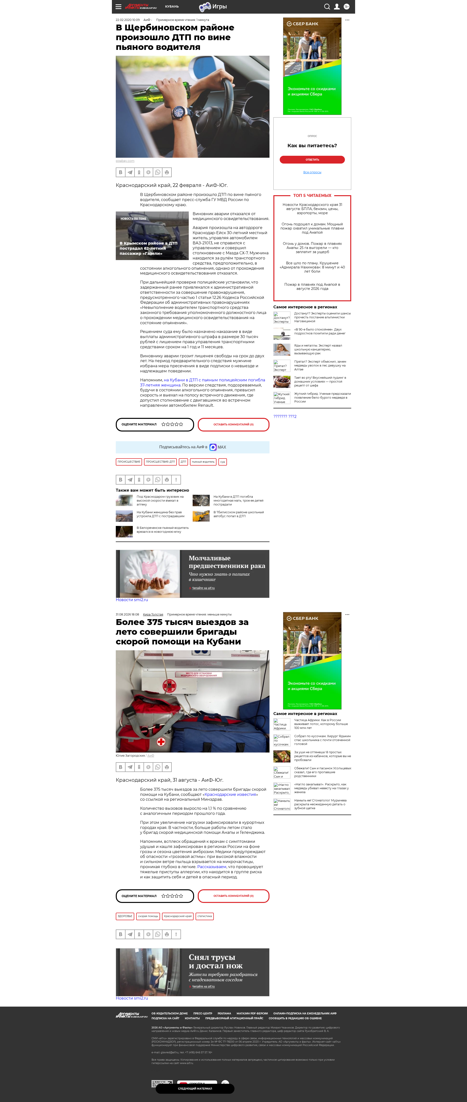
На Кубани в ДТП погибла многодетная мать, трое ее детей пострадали (238, 500)
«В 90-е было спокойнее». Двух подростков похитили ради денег (320, 331)
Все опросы (312, 172)
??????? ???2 (284, 416)
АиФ (150, 755)
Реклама (224, 1013)
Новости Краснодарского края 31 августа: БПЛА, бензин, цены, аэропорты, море (312, 209)
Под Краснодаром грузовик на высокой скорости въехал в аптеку (160, 500)
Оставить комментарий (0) (234, 424)
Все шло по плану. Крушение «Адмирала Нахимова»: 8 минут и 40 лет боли (312, 267)
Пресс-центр (202, 1013)
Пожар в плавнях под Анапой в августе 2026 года (312, 287)
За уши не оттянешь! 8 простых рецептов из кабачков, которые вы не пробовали (322, 756)
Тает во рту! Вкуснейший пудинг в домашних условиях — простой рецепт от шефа (320, 381)
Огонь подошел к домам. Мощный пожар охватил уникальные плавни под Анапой (312, 228)
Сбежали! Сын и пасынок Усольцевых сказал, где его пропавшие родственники (322, 772)
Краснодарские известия (230, 794)
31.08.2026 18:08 (127, 614)
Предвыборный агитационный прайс (234, 1018)
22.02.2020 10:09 (128, 20)
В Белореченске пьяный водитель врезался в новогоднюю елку (163, 529)
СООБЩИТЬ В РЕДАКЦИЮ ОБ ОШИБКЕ (295, 1018)
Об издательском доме (170, 1013)
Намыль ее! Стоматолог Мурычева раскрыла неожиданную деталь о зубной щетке (320, 804)
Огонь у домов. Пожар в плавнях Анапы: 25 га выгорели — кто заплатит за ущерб (312, 248)
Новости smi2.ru (132, 599)
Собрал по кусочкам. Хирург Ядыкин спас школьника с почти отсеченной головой (322, 740)
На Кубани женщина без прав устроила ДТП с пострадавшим (160, 514)
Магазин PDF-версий (252, 1013)
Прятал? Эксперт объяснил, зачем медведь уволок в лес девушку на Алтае (320, 365)
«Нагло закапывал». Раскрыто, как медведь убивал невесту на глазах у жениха (321, 788)
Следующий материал (195, 1088)
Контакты (192, 1018)
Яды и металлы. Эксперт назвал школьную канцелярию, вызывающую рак (318, 349)
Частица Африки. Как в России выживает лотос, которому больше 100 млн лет (321, 724)
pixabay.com (125, 161)
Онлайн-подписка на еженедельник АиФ (305, 1013)
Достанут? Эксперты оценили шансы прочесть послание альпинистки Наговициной (322, 317)
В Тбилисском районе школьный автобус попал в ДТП (239, 514)
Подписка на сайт (165, 1018)
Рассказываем (211, 866)
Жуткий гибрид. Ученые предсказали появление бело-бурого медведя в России (322, 397)
